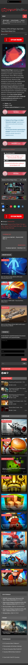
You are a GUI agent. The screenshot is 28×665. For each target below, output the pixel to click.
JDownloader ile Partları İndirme (12, 646)
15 (25, 565)
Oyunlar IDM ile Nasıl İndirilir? (12, 651)
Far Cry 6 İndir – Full (8, 606)
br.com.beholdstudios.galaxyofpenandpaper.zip (14, 164)
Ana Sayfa (6, 20)
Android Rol (11, 221)
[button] (13, 197)
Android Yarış (5, 552)
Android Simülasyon (7, 458)
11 (25, 471)
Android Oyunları (15, 20)
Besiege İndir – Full (8, 613)
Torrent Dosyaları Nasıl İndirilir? (12, 649)
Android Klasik (6, 440)
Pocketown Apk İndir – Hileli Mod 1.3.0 (15, 248)
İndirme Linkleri (9, 149)
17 (25, 297)
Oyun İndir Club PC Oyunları (11, 657)
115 (25, 434)
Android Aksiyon (6, 421)
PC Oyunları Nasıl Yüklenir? (11, 643)
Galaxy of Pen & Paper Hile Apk (13, 226)
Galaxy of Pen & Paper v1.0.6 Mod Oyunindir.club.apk (15, 157)
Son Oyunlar (7, 378)
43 (25, 509)
